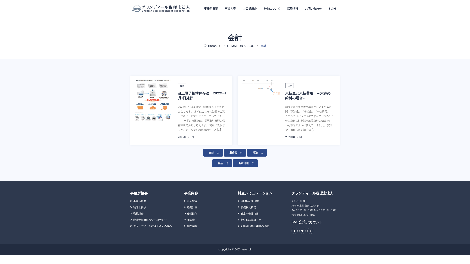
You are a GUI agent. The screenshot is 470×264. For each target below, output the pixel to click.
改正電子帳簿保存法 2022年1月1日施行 (202, 95)
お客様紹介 (250, 8)
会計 (182, 85)
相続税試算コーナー (252, 220)
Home (212, 46)
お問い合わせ (313, 8)
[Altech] (161, 8)
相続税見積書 (248, 207)
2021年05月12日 (294, 137)
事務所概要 (211, 8)
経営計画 (192, 207)
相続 (220, 163)
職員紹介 (138, 213)
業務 (255, 152)
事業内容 (230, 8)
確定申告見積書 (250, 213)
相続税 (191, 220)
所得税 (233, 152)
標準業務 (192, 226)
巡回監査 (192, 201)
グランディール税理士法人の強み (152, 226)
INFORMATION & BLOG (238, 46)
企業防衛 (192, 213)
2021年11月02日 (187, 137)
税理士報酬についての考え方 (150, 220)
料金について (272, 8)
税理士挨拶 (139, 207)
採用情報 (292, 8)
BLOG (333, 8)
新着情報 (243, 163)
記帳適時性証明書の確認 (255, 226)
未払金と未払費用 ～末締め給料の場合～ (308, 95)
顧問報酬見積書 (250, 201)
